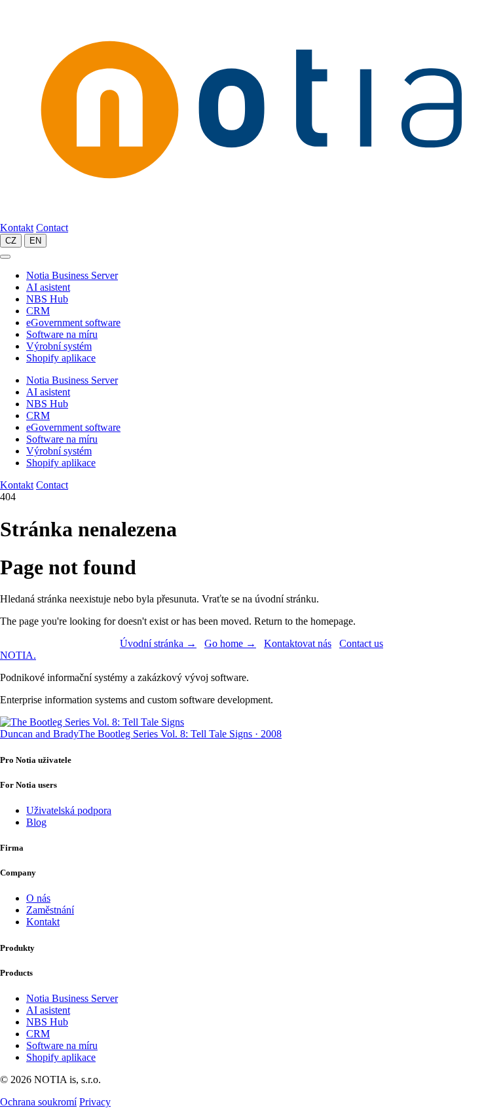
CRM (38, 310)
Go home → (230, 643)
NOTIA (18, 655)
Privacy (95, 1101)
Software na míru (62, 334)
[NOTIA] (251, 215)
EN (35, 241)
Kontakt (16, 227)
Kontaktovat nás (297, 643)
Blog (36, 822)
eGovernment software (73, 322)
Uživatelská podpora (68, 810)
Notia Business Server (72, 275)
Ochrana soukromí (38, 1101)
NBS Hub (47, 299)
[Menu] (5, 257)
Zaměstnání (50, 909)
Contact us (361, 643)
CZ (10, 241)
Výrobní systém (59, 346)
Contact (52, 227)
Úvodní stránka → (158, 643)
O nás (38, 898)
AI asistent (48, 287)
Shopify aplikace (61, 357)
